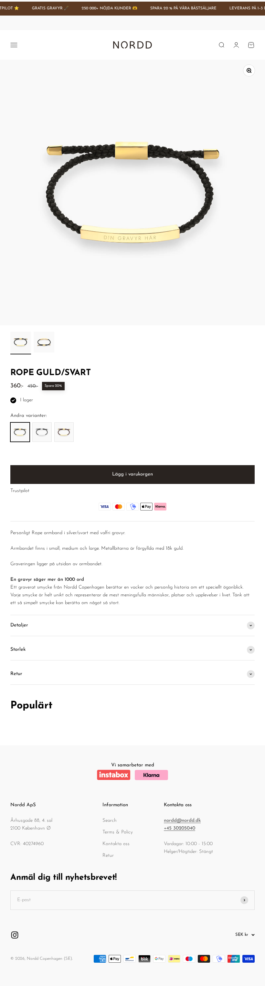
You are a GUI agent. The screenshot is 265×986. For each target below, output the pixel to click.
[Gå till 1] (20, 343)
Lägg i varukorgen (132, 474)
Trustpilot (19, 490)
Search (109, 820)
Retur (108, 855)
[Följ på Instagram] (14, 935)
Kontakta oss (116, 844)
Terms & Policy (117, 832)
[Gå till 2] (44, 343)
